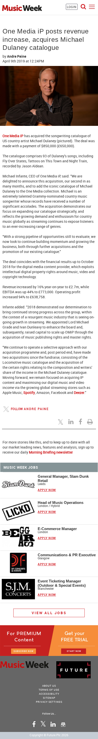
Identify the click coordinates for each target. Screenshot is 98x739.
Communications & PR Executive (67, 555)
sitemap (49, 697)
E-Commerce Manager (57, 529)
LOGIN (72, 7)
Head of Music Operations (60, 502)
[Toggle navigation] (92, 6)
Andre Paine (16, 56)
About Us (49, 685)
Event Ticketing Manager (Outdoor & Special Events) (62, 583)
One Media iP (13, 135)
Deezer (79, 392)
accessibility (49, 693)
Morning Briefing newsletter (51, 452)
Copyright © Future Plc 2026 (49, 735)
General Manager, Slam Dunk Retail (63, 478)
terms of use (49, 689)
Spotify (29, 392)
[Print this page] (90, 422)
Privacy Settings (49, 702)
